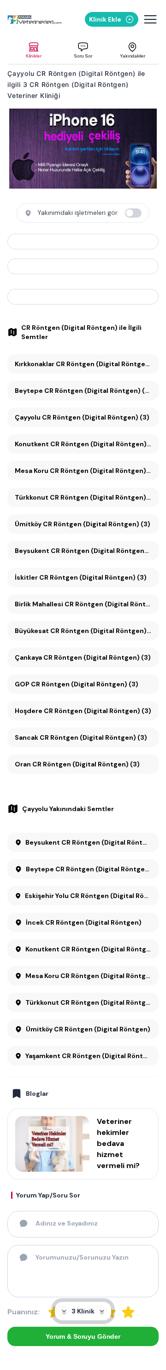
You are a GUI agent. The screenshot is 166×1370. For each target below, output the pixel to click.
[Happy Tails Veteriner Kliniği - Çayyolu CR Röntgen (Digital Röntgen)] (83, 296)
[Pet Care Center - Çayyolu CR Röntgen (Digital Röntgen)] (83, 241)
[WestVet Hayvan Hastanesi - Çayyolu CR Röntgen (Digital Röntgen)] (83, 266)
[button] (33, 50)
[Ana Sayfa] (34, 19)
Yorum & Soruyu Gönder (83, 1336)
